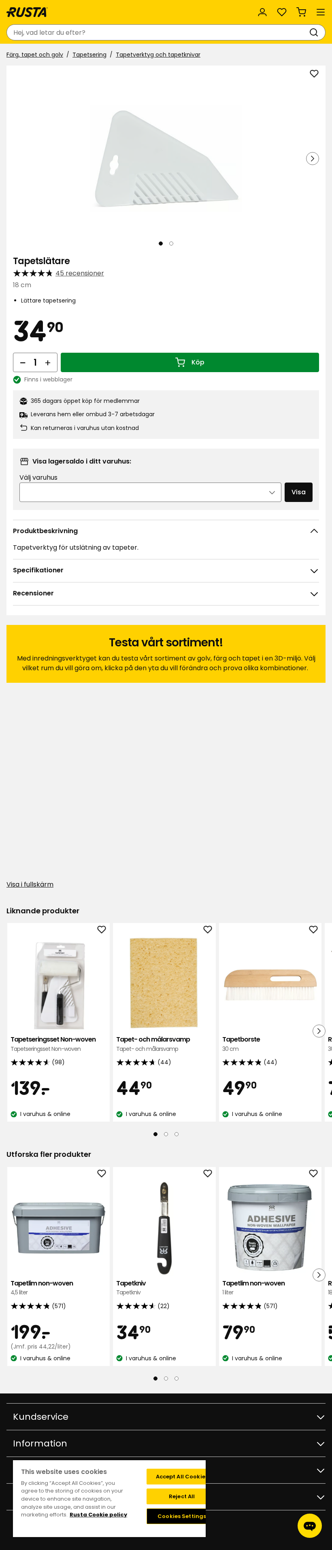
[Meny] (320, 12)
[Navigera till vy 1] (161, 243)
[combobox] (158, 32)
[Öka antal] (48, 362)
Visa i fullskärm (29, 884)
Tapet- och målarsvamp (153, 1043)
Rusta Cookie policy (98, 1514)
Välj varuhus (38, 477)
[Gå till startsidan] (27, 12)
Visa (299, 492)
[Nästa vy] (312, 158)
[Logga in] (262, 12)
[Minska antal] (23, 362)
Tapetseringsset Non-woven (53, 1043)
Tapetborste (241, 1043)
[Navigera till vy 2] (171, 243)
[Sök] (315, 32)
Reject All (182, 1496)
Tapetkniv (131, 1287)
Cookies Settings (181, 1516)
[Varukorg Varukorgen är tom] (301, 12)
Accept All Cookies (182, 1476)
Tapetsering (89, 55)
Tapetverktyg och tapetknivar (158, 55)
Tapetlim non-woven (42, 1287)
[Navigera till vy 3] (177, 1134)
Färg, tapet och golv (34, 55)
